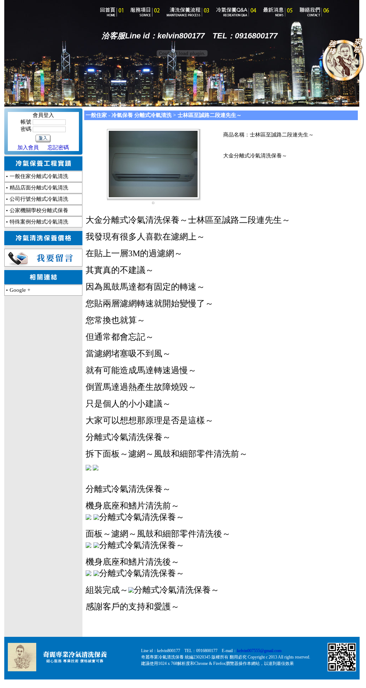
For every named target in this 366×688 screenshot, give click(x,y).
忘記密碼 (58, 147)
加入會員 (28, 147)
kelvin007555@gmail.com (259, 650)
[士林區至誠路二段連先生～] (153, 195)
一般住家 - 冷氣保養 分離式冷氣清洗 (129, 115)
